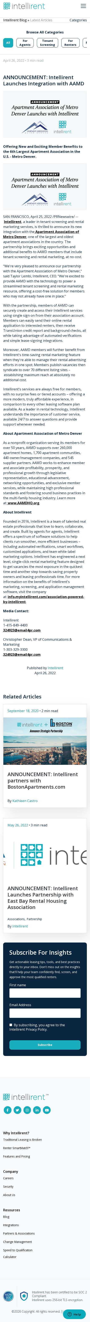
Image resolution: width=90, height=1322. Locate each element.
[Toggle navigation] (83, 6)
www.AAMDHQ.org (23, 503)
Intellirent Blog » (16, 20)
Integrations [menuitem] (11, 1225)
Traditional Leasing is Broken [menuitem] (22, 1140)
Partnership (34, 919)
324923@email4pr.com (22, 630)
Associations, (17, 919)
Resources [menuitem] (11, 1210)
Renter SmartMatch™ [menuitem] (16, 1148)
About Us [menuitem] (9, 1195)
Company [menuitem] (10, 1171)
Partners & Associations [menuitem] (19, 1233)
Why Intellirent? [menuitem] (16, 1133)
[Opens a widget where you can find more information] (74, 1314)
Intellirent (12, 221)
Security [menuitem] (8, 1186)
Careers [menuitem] (8, 1178)
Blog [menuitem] (6, 1217)
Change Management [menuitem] (17, 1242)
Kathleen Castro (25, 801)
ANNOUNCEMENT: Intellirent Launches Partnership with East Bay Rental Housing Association (43, 897)
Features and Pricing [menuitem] (16, 1156)
